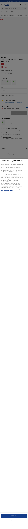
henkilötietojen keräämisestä (8, 189)
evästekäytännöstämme (7, 190)
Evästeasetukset (14, 520)
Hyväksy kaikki (14, 515)
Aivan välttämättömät (14, 526)
